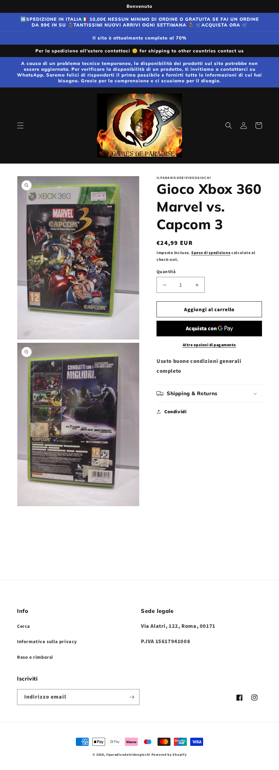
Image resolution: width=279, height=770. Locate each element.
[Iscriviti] (131, 697)
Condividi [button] (175, 411)
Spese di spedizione (210, 252)
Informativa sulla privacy (47, 641)
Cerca (23, 626)
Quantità (166, 271)
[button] (20, 125)
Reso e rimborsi (35, 657)
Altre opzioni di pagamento (209, 344)
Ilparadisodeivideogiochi (128, 754)
